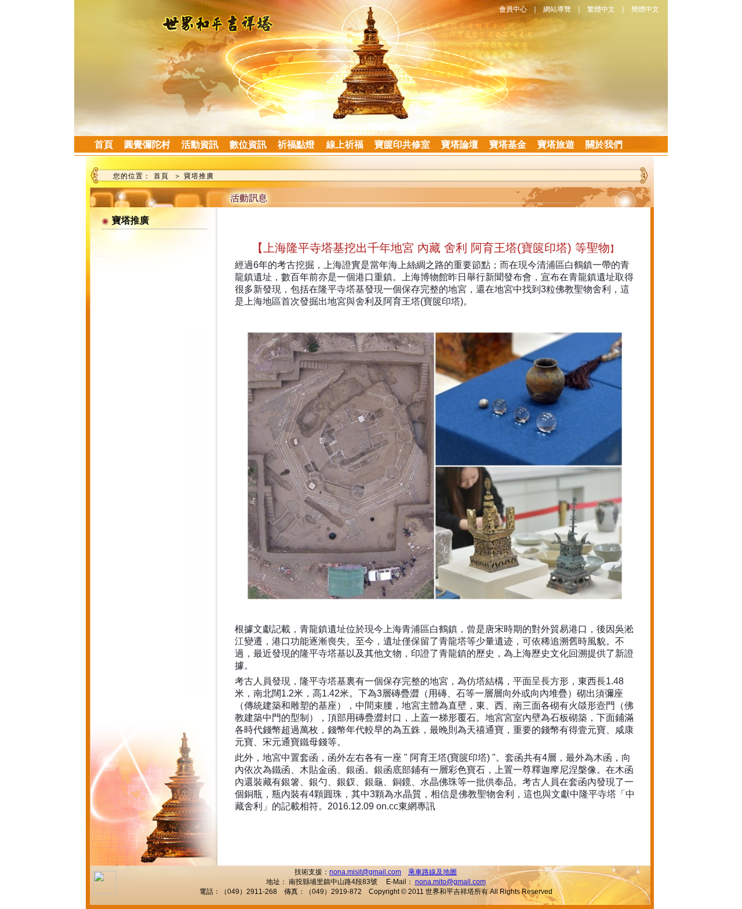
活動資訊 (200, 144)
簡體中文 (645, 9)
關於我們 (604, 144)
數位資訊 (248, 144)
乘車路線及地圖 (432, 872)
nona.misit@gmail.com (365, 872)
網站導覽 (557, 9)
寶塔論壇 (459, 144)
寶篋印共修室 (402, 144)
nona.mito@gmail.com (450, 882)
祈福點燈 (296, 144)
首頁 (103, 144)
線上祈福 (344, 144)
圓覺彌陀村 (147, 144)
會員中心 (513, 9)
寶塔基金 (507, 144)
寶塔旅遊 (555, 144)
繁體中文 (601, 9)
